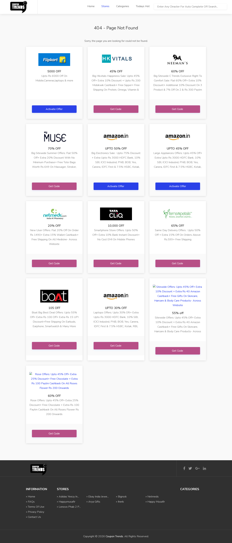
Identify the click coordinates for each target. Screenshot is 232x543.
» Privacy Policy (35, 512)
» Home (30, 496)
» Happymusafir (66, 502)
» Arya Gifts (93, 502)
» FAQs (30, 502)
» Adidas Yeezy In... (68, 496)
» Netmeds (152, 496)
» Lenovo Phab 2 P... (69, 507)
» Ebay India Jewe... (97, 496)
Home (91, 6)
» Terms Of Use (35, 507)
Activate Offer (54, 109)
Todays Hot (143, 6)
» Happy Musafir (155, 502)
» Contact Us (33, 517)
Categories (122, 6)
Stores (105, 6)
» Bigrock (121, 496)
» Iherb (120, 502)
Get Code (116, 109)
